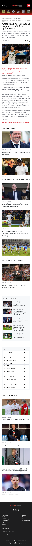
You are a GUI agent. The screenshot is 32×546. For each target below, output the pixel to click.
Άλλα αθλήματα (26, 520)
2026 (14, 540)
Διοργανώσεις (17, 18)
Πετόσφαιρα (5, 520)
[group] (3, 12)
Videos (24, 515)
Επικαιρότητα (25, 518)
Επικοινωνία (5, 535)
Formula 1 (4, 524)
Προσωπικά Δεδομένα (8, 531)
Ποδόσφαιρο (9, 18)
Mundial (4, 517)
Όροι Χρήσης (5, 528)
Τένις (3, 522)
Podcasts (24, 517)
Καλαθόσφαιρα (6, 518)
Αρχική (3, 18)
